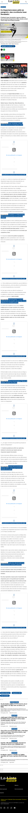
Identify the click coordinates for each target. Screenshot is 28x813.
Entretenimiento (19, 789)
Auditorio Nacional (5, 693)
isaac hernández (5, 695)
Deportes (14, 715)
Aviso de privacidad (17, 799)
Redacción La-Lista (13, 712)
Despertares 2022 (17, 693)
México (16, 785)
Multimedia (3, 7)
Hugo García (11, 762)
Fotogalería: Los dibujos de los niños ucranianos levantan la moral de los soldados (13, 216)
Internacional (14, 702)
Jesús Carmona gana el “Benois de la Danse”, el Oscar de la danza (14, 381)
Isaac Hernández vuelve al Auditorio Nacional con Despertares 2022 (12, 124)
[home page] (14, 779)
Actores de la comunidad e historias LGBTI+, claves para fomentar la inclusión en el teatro (12, 468)
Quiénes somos (4, 799)
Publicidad (10, 799)
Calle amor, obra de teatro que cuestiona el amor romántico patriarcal (12, 563)
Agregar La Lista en (7, 46)
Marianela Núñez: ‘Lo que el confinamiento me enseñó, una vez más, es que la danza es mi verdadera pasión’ (13, 301)
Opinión (2, 792)
